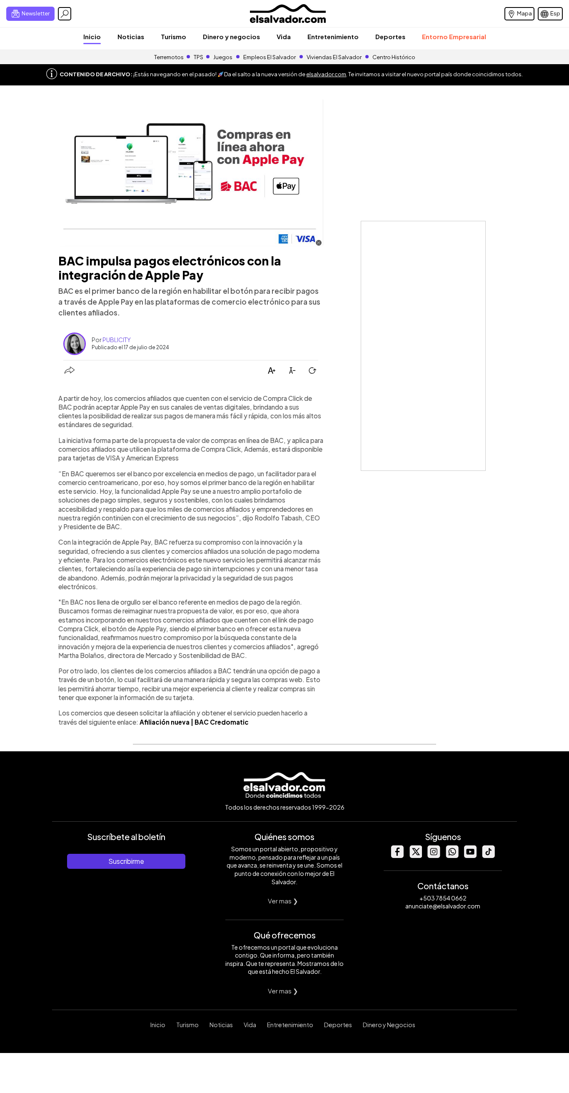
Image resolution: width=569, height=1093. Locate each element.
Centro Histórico (393, 57)
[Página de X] (415, 856)
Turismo (173, 36)
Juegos (222, 57)
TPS (198, 57)
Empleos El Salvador (269, 57)
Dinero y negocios (231, 36)
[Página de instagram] (433, 856)
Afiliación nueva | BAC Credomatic (194, 722)
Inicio (92, 36)
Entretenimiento (333, 36)
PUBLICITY (116, 339)
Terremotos (169, 57)
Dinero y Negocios (389, 1024)
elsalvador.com (326, 74)
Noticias (130, 36)
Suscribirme (126, 861)
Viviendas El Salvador (334, 57)
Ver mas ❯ (283, 901)
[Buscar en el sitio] (64, 13)
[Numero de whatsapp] (452, 856)
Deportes (390, 36)
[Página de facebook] (397, 856)
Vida (284, 36)
